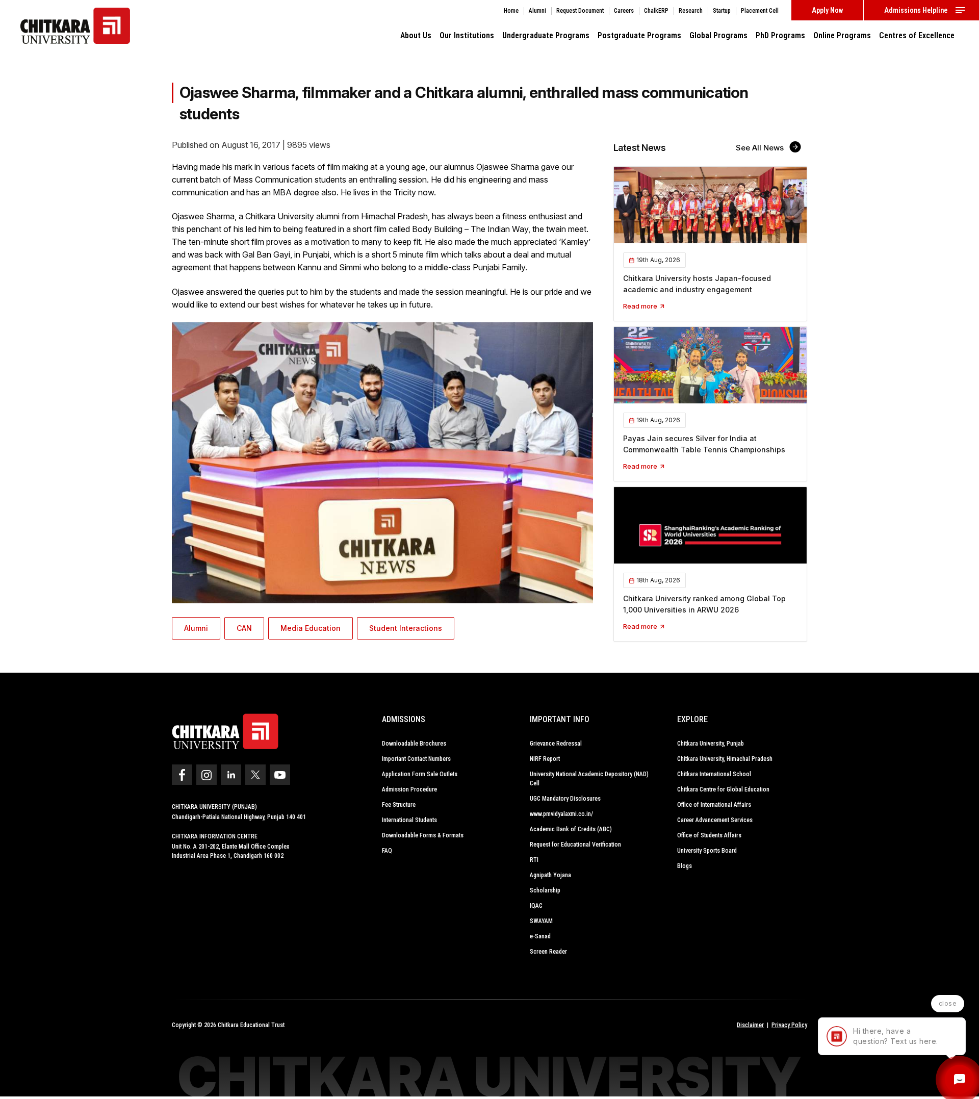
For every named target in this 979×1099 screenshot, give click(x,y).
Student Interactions (405, 628)
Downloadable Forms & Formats (422, 835)
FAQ (387, 850)
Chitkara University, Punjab (710, 743)
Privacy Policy (789, 1025)
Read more (641, 306)
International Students (409, 820)
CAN (244, 628)
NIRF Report (545, 758)
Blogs (684, 866)
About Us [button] (415, 35)
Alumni (196, 628)
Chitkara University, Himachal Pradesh (724, 758)
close (948, 1003)
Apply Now (827, 10)
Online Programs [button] (842, 35)
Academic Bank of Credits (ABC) (571, 829)
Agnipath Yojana (550, 875)
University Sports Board (707, 850)
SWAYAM (541, 921)
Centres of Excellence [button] (917, 35)
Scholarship (545, 890)
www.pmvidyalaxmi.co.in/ (561, 813)
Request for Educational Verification (575, 844)
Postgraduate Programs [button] (639, 35)
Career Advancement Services (715, 820)
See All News (761, 147)
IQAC (536, 905)
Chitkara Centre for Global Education (723, 789)
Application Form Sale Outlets (419, 774)
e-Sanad (540, 936)
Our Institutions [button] (467, 35)
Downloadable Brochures (414, 743)
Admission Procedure (409, 789)
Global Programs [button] (718, 35)
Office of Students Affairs (709, 835)
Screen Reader (548, 951)
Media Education (310, 628)
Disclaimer (750, 1025)
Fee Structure (399, 804)
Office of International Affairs (714, 804)
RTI (534, 859)
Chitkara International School (714, 774)
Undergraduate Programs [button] (545, 35)
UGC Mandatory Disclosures (565, 798)
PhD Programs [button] (780, 35)
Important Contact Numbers (416, 758)
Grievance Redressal (556, 743)
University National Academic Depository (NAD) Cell (589, 779)
